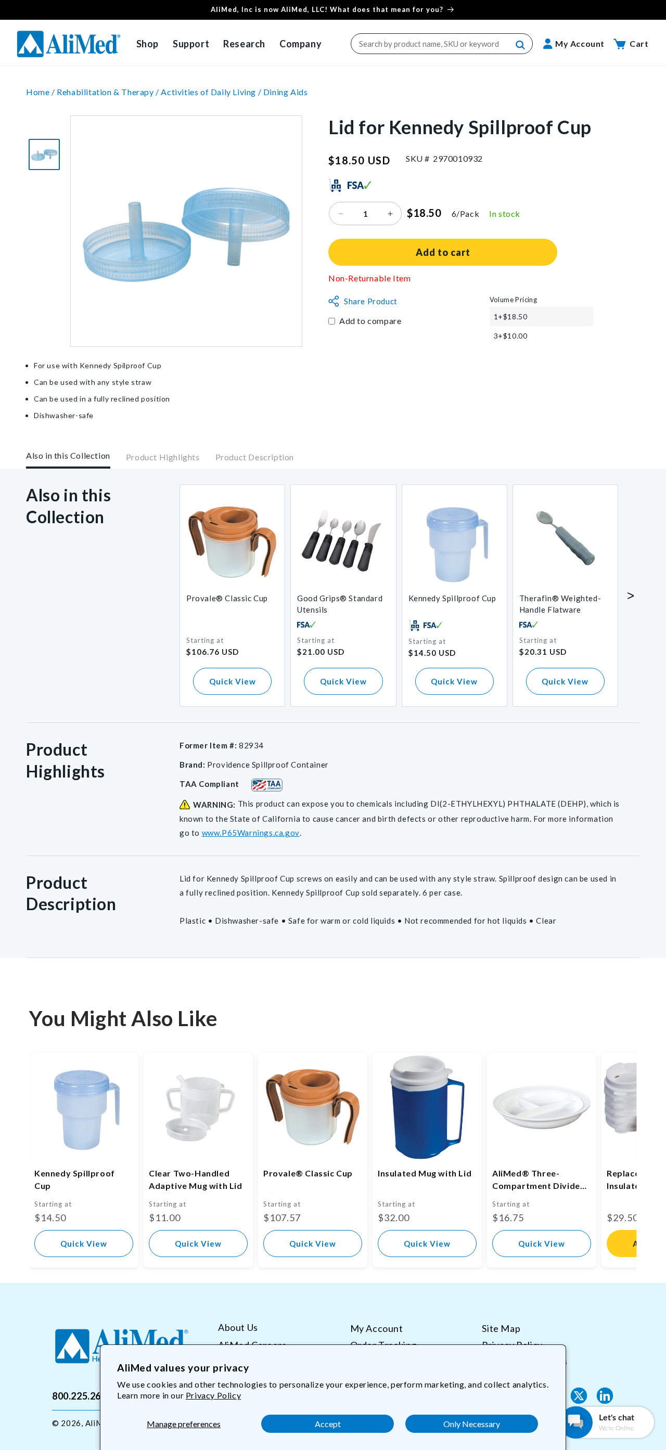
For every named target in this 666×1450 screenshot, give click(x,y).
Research (244, 43)
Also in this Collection (68, 455)
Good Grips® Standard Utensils (339, 603)
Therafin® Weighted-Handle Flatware (560, 603)
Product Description (254, 457)
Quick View (232, 681)
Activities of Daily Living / (212, 92)
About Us (238, 1327)
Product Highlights (163, 457)
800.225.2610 (82, 1396)
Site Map (501, 1328)
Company (300, 43)
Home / (41, 92)
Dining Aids (285, 92)
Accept (328, 1424)
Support (191, 43)
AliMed (98, 1423)
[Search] (520, 45)
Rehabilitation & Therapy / (109, 92)
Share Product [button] (371, 301)
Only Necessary (471, 1424)
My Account (376, 1328)
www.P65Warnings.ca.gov (251, 832)
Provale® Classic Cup (227, 598)
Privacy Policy (213, 1395)
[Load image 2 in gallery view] (44, 154)
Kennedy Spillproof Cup (452, 598)
